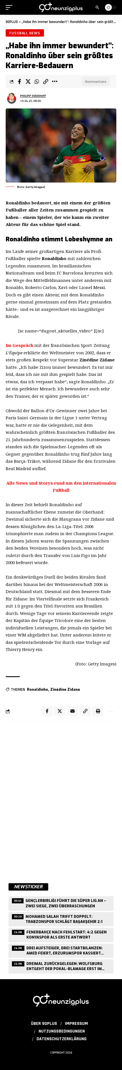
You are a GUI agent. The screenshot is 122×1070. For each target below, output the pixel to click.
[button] (10, 7)
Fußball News (24, 33)
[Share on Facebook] (19, 81)
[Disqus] (61, 799)
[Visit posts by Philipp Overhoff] (12, 98)
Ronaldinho (37, 689)
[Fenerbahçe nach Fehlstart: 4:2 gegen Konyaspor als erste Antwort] (61, 934)
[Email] (72, 711)
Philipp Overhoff (33, 96)
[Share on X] (28, 81)
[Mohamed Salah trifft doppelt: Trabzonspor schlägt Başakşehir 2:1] (61, 918)
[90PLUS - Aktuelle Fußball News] (61, 7)
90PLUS (12, 21)
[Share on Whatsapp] (37, 81)
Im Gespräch (19, 345)
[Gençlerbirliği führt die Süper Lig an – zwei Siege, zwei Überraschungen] (61, 902)
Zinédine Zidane (65, 689)
